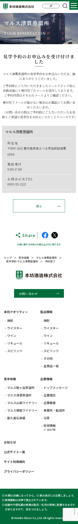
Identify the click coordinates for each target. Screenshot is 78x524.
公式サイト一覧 (14, 452)
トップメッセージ (56, 387)
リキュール (14, 343)
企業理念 (50, 395)
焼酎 (10, 320)
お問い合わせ (28, 293)
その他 (48, 358)
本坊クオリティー (16, 312)
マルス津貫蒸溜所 (19, 395)
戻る (39, 206)
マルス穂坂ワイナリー (22, 410)
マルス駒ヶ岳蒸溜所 (20, 387)
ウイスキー (14, 328)
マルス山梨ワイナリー (22, 403)
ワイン (11, 335)
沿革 (47, 418)
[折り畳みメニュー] (73, 5)
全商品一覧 (51, 366)
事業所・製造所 (54, 410)
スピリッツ (14, 351)
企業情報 (46, 379)
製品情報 (46, 312)
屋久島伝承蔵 (16, 418)
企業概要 (50, 403)
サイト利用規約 (14, 461)
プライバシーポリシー (19, 471)
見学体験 (10, 379)
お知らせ (10, 442)
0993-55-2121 (16, 184)
